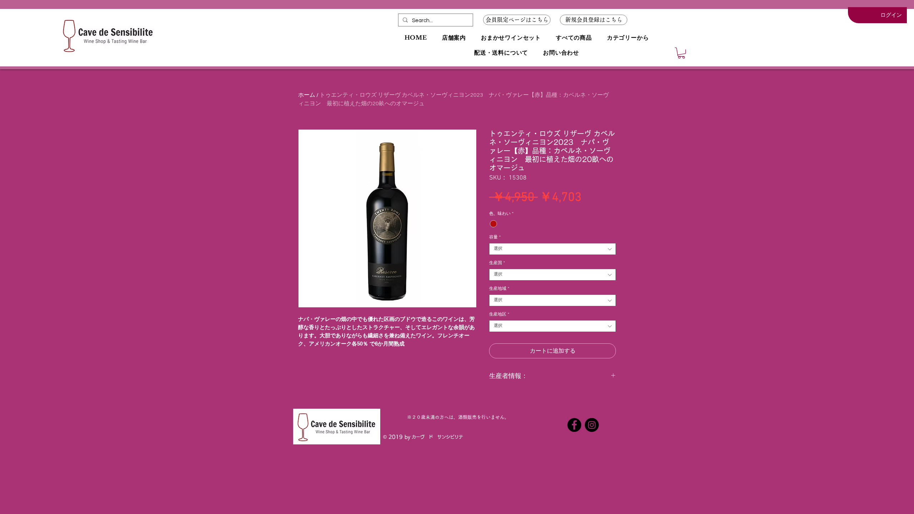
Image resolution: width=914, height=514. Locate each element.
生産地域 (499, 288)
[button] (593, 20)
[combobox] (552, 249)
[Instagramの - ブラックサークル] (592, 425)
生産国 (497, 263)
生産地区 (499, 314)
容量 (495, 237)
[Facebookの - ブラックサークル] (574, 425)
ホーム (306, 95)
